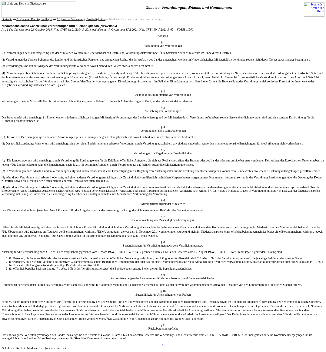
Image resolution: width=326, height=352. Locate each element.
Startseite (7, 19)
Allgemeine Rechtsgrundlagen (34, 19)
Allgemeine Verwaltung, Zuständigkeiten (81, 19)
